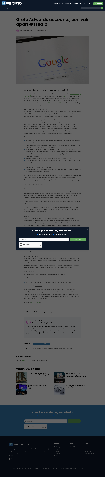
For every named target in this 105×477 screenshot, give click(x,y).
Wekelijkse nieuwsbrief (61, 234)
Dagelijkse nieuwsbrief (45, 234)
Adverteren (57, 3)
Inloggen (99, 3)
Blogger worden (66, 3)
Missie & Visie (77, 3)
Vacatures (30, 8)
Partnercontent (56, 8)
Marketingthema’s (7, 8)
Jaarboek (38, 8)
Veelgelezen (20, 8)
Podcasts (47, 8)
